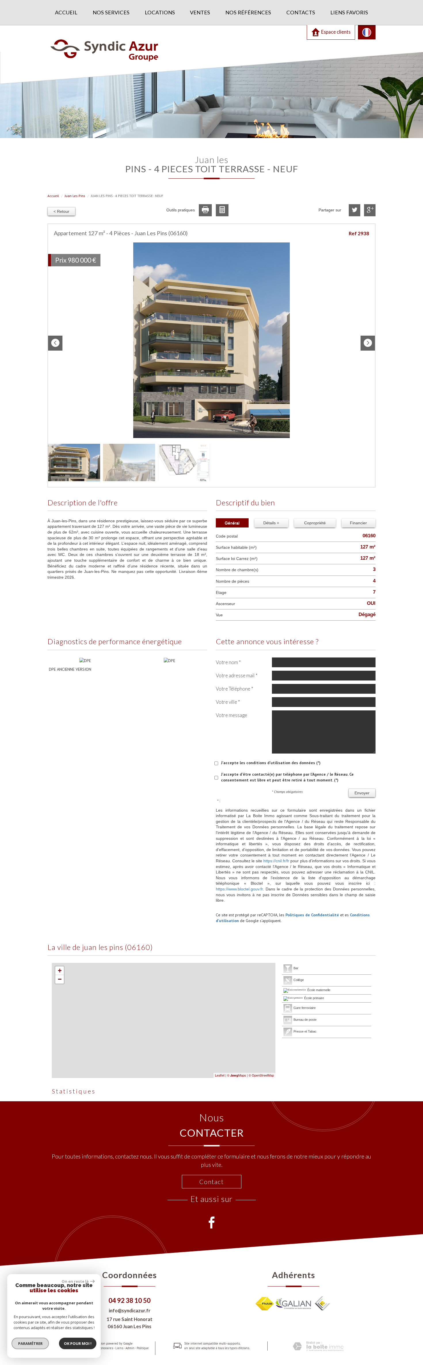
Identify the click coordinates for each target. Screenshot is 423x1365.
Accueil (66, 12)
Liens (119, 1348)
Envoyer (362, 793)
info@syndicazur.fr (129, 1310)
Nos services (111, 12)
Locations (160, 12)
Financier (358, 523)
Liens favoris (349, 12)
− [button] (60, 979)
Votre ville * (228, 702)
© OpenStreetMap (261, 1075)
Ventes (200, 12)
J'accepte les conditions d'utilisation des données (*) (271, 762)
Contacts (300, 12)
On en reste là (75, 1281)
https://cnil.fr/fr (276, 861)
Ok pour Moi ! (78, 1343)
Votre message (231, 715)
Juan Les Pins (75, 196)
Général (232, 523)
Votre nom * (228, 662)
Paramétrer (30, 1343)
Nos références (248, 12)
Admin (129, 1348)
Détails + (271, 523)
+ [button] (60, 970)
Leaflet (219, 1075)
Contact (211, 1181)
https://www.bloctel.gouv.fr (239, 889)
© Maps (236, 1075)
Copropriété (315, 523)
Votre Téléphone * (234, 689)
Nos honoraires (102, 1348)
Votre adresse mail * (237, 675)
